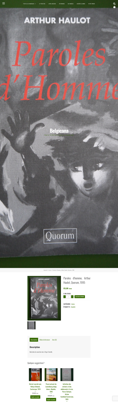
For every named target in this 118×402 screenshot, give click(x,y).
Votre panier (91, 3)
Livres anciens (52, 3)
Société (73, 307)
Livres (50, 270)
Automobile (71, 3)
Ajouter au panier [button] (35, 397)
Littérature (42, 3)
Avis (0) (54, 340)
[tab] (34, 339)
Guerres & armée (81, 3)
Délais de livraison (44, 340)
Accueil (45, 270)
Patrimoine (62, 3)
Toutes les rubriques (28, 3)
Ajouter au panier (79, 296)
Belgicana (59, 130)
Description (34, 340)
